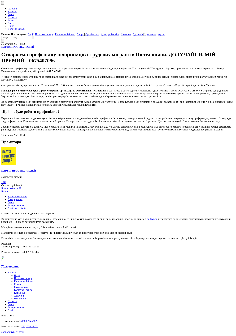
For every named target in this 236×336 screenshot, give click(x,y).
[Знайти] (33, 37)
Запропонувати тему (12, 332)
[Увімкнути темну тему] (2, 3)
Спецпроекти (15, 199)
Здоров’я (138, 34)
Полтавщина (10, 266)
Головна (12, 8)
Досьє (11, 23)
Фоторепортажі (16, 205)
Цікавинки (150, 34)
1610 (3, 182)
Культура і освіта (110, 34)
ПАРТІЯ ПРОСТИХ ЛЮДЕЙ (17, 46)
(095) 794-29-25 (29, 321)
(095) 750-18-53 (29, 326)
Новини (12, 11)
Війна (11, 26)
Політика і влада (44, 34)
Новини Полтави (17, 196)
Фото (10, 20)
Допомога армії (16, 28)
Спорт (80, 34)
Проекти (12, 17)
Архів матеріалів (17, 208)
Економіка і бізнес (65, 34)
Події (30, 34)
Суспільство (92, 34)
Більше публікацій (11, 188)
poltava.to (152, 219)
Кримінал (126, 34)
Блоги (11, 14)
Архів (161, 34)
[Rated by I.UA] (8, 260)
